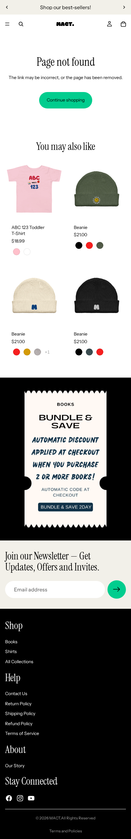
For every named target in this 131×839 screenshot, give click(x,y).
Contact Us (16, 693)
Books (11, 642)
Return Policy (18, 703)
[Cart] (123, 24)
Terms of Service (22, 733)
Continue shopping (66, 100)
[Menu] (7, 24)
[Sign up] (116, 589)
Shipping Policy (20, 713)
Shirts (11, 651)
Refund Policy (18, 723)
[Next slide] (124, 7)
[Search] (21, 24)
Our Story (14, 765)
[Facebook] (9, 798)
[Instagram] (20, 798)
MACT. (55, 818)
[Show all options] (47, 352)
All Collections (19, 661)
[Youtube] (31, 798)
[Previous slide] (7, 7)
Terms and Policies (65, 831)
